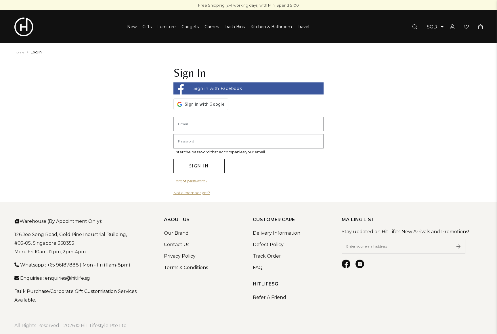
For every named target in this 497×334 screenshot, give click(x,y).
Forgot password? (190, 181)
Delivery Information (276, 233)
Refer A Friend (269, 297)
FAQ (258, 267)
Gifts (147, 26)
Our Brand (176, 233)
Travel (303, 26)
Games (211, 26)
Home (19, 52)
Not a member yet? (191, 193)
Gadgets (190, 26)
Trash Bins (235, 26)
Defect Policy (268, 244)
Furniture (166, 26)
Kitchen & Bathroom (271, 26)
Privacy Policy (180, 256)
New (132, 26)
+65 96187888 (63, 265)
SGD (432, 27)
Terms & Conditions (186, 267)
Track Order (267, 256)
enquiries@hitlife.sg (67, 278)
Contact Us (176, 244)
